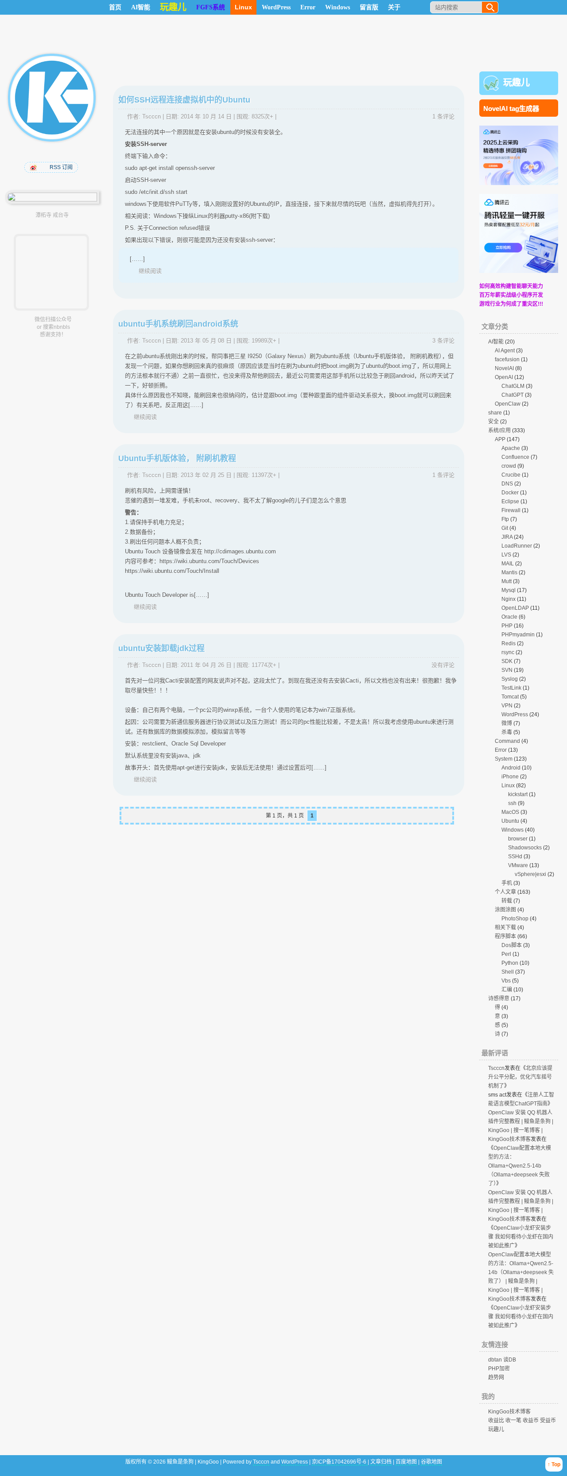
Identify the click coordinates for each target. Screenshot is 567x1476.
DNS (507, 484)
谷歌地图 (431, 1462)
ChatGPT (512, 395)
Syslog (509, 679)
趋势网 (496, 1377)
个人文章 (505, 892)
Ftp (505, 519)
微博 (506, 723)
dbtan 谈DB (502, 1360)
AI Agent (505, 350)
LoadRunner (516, 546)
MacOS (510, 812)
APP (500, 439)
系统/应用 (499, 430)
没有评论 (442, 665)
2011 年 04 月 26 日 (206, 665)
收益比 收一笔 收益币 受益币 (522, 1420)
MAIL (507, 563)
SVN (507, 670)
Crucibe (510, 475)
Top (555, 1464)
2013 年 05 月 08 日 (206, 340)
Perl (506, 954)
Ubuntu (510, 821)
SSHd (515, 856)
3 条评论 (443, 340)
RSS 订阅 (61, 167)
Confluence (515, 457)
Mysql (508, 590)
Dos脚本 (511, 945)
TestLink (511, 688)
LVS (506, 555)
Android (510, 768)
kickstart (518, 794)
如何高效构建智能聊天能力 (511, 286)
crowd (508, 466)
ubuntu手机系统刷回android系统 (178, 324)
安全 (493, 421)
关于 (394, 7)
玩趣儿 (516, 82)
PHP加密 (499, 1368)
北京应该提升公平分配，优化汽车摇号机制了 (520, 1077)
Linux (243, 7)
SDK (507, 661)
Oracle (509, 617)
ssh (512, 803)
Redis (508, 643)
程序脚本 (505, 936)
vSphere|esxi (530, 874)
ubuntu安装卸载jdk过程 (161, 648)
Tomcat (510, 697)
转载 (506, 901)
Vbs (506, 981)
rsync (507, 652)
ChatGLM (512, 386)
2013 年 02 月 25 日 (206, 475)
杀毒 (506, 732)
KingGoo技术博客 (509, 1412)
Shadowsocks (525, 848)
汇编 (506, 990)
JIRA (507, 537)
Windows (337, 7)
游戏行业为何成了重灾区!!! (511, 304)
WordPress (276, 7)
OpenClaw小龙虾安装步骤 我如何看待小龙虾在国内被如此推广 (520, 1237)
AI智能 (140, 7)
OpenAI (504, 377)
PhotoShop (514, 919)
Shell (507, 972)
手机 (506, 883)
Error (307, 7)
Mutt (506, 581)
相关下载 (505, 927)
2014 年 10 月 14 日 (206, 116)
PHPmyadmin (518, 634)
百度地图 (406, 1462)
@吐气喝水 (34, 167)
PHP (507, 626)
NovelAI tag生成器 (511, 108)
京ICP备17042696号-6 (340, 1462)
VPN (507, 705)
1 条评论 (443, 116)
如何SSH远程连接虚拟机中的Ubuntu (184, 99)
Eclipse (510, 501)
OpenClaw (507, 404)
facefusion (507, 359)
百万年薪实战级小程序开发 (511, 295)
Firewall (510, 510)
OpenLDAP (515, 608)
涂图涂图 (505, 910)
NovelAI (504, 368)
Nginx (508, 599)
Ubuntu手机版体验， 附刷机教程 (177, 458)
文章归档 (381, 1462)
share (495, 413)
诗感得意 (498, 998)
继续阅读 (150, 271)
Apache (510, 448)
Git (504, 528)
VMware (518, 865)
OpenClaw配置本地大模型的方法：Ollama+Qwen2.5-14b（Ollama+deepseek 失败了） (519, 1166)
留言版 (369, 7)
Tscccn (151, 116)
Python (509, 963)
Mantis (509, 572)
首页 (115, 7)
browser (518, 839)
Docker (510, 492)
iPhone (510, 777)
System (504, 759)
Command (507, 741)
